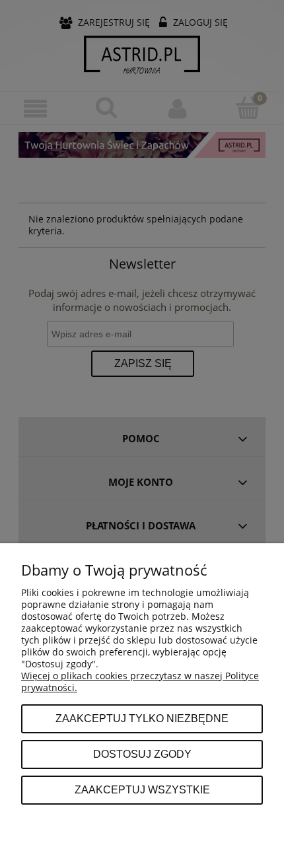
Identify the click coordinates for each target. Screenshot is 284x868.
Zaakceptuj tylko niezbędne (142, 718)
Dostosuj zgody (142, 754)
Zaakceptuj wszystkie (142, 789)
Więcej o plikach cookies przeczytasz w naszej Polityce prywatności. (140, 681)
